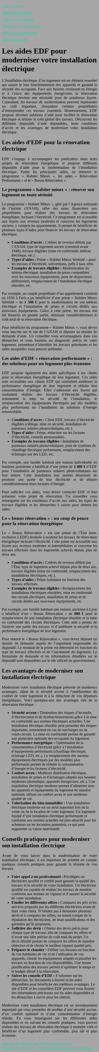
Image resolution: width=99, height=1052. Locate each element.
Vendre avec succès (16, 13)
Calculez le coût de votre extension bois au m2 (37, 1043)
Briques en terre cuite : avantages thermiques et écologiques (47, 1048)
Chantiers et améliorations (21, 26)
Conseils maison (14, 39)
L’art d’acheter (13, 6)
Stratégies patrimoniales (20, 33)
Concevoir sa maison (18, 19)
